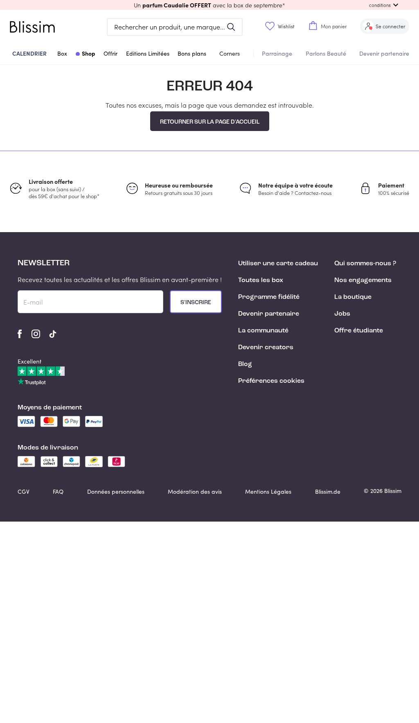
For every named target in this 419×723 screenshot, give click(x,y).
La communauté (263, 331)
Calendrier (29, 53)
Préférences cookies (271, 381)
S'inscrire (195, 302)
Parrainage (277, 53)
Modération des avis (195, 491)
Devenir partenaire (384, 53)
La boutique (353, 297)
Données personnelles (115, 491)
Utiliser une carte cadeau (278, 263)
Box (62, 53)
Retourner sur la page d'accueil (209, 122)
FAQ (58, 491)
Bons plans (192, 53)
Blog (245, 364)
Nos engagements (363, 280)
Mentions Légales (268, 491)
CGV (23, 491)
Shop (88, 53)
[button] (209, 5)
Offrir (110, 53)
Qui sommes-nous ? (365, 263)
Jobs (342, 314)
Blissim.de (327, 491)
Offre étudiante (358, 331)
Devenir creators (265, 347)
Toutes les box (260, 280)
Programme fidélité (269, 297)
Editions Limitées (147, 53)
